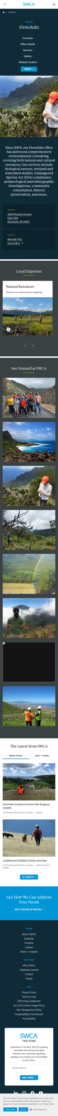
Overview (28, 38)
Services (27, 50)
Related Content (28, 62)
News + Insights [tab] (42, 755)
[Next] (33, 345)
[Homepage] (29, 4)
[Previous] (25, 345)
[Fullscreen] (29, 398)
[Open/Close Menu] (54, 4)
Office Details (27, 44)
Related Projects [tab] (16, 755)
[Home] (4, 12)
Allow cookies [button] (10, 1109)
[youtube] (41, 1093)
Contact (12, 12)
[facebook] (32, 1093)
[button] (38, 1109)
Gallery (28, 56)
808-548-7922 (14, 239)
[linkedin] (16, 1093)
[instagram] (24, 1093)
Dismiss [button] (23, 1109)
